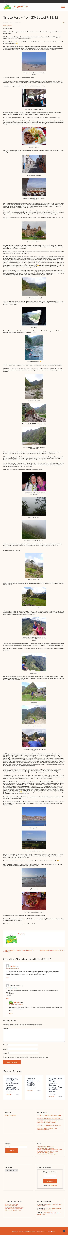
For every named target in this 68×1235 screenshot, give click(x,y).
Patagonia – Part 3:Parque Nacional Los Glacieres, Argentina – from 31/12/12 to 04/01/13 (55, 1085)
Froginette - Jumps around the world (47, 1151)
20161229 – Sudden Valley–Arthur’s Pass (49, 1125)
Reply (7, 977)
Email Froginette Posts (11, 1204)
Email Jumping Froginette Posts (14, 1207)
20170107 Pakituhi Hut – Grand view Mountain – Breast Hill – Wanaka (47, 1121)
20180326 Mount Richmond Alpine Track (49, 1115)
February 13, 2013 (10, 1092)
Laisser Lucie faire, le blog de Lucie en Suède (49, 1149)
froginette (16, 1002)
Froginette (20, 6)
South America (7, 25)
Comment (6, 1028)
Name (5, 1045)
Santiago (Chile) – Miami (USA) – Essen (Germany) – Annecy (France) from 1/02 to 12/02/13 (12, 1084)
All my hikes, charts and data (45, 1152)
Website (5, 1053)
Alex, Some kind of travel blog (45, 1146)
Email (5, 1049)
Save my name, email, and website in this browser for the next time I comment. (26, 1057)
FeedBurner (54, 1185)
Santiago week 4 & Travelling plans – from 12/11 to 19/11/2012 (18, 951)
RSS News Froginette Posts (13, 1210)
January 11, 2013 (53, 1094)
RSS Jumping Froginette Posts (13, 1208)
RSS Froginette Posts (11, 1205)
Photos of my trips (10, 1115)
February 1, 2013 (31, 1087)
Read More (9, 1094)
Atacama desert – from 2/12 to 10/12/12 (51, 950)
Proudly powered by (21, 1231)
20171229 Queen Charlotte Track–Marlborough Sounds (47, 1128)
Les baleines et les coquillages (45, 1148)
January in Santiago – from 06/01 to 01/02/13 (33, 1082)
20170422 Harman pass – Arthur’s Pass (48, 1118)
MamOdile (13, 966)
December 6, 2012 (7, 22)
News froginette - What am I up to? (47, 1154)
